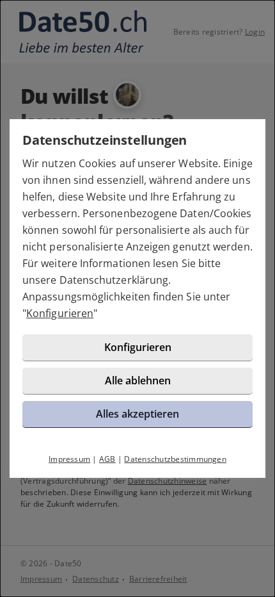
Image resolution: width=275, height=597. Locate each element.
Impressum (69, 459)
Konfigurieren (59, 313)
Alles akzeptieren (137, 414)
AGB (107, 459)
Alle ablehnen (138, 380)
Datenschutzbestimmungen (175, 459)
